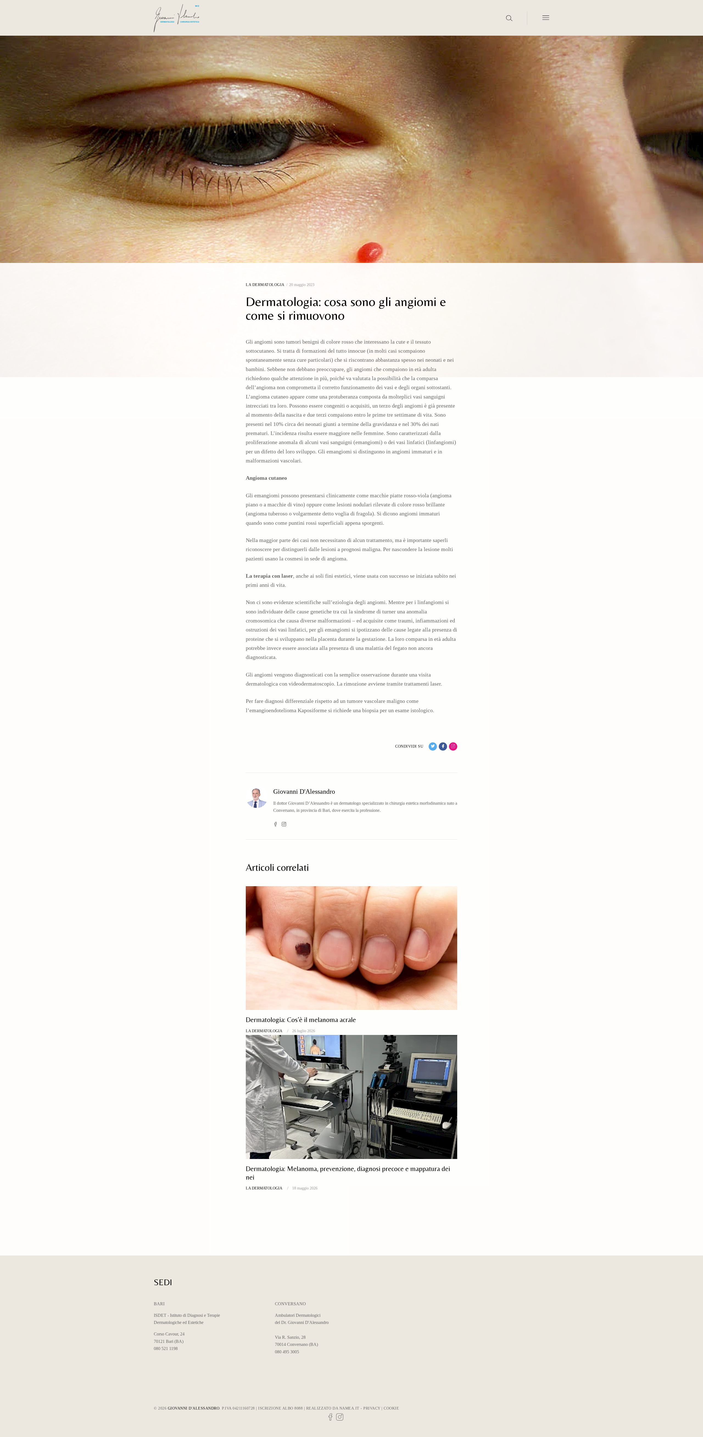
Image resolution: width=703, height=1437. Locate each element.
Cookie (391, 1408)
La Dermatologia (265, 285)
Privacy (371, 1408)
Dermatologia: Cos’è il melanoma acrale (301, 1020)
